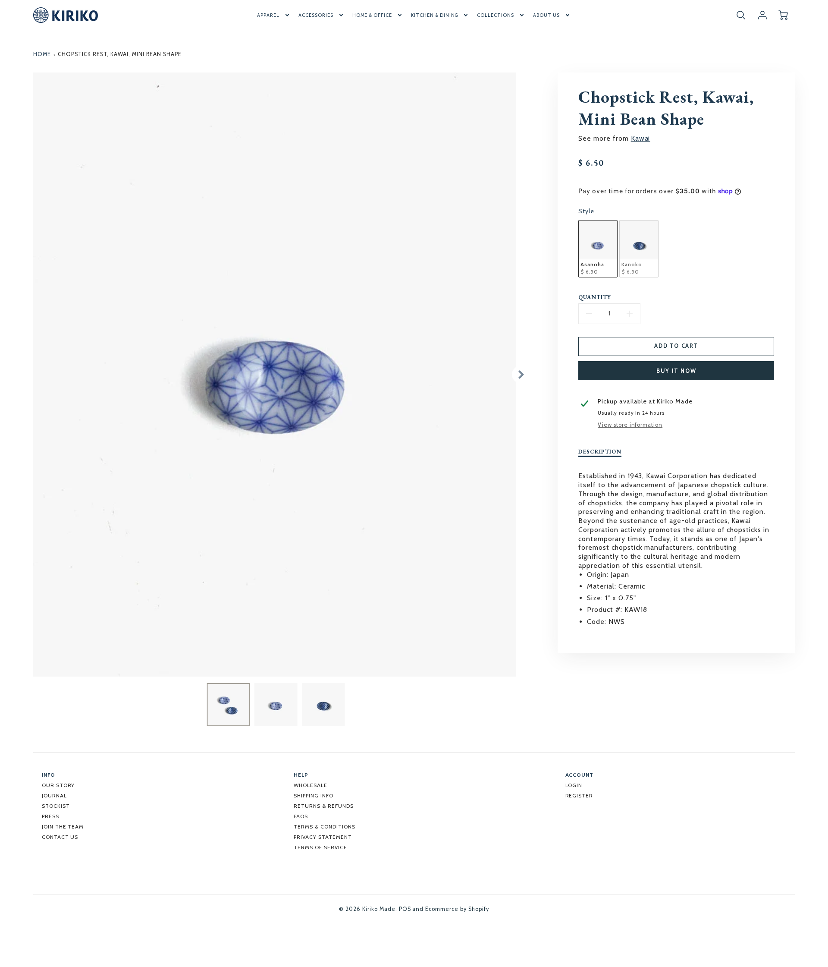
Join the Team (63, 826)
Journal (54, 795)
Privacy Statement (322, 837)
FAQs (301, 816)
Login (574, 785)
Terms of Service (320, 847)
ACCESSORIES (315, 15)
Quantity (594, 297)
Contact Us (60, 837)
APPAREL (268, 15)
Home (42, 54)
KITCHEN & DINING (434, 15)
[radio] (598, 248)
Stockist (56, 806)
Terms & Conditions (324, 826)
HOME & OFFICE (372, 15)
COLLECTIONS (495, 15)
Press (50, 816)
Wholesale (310, 785)
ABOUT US (546, 15)
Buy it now (676, 371)
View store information (630, 425)
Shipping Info (313, 795)
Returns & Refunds (323, 806)
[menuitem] (274, 15)
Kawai (640, 138)
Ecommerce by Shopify (457, 909)
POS (405, 909)
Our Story (58, 785)
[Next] (520, 374)
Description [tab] (599, 451)
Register (579, 795)
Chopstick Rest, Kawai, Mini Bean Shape (119, 54)
